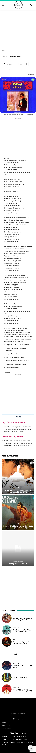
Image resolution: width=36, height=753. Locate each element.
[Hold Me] (7, 653)
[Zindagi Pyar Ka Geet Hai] (18, 548)
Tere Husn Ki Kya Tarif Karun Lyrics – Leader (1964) (22, 630)
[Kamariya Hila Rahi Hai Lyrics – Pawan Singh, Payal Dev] (7, 618)
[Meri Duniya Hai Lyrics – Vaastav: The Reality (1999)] (7, 689)
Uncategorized (18, 561)
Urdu (14, 639)
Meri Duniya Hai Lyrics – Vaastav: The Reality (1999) (22, 690)
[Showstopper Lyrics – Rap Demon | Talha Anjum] (7, 642)
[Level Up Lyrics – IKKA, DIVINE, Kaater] (7, 665)
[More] (27, 64)
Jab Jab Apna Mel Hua (20, 678)
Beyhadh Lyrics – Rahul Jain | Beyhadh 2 (14, 736)
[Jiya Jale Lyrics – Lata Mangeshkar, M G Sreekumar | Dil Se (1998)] (18, 476)
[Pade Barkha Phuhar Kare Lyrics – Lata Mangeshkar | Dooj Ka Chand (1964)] (18, 512)
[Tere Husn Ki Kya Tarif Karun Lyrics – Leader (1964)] (7, 630)
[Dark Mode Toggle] (30, 747)
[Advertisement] (18, 29)
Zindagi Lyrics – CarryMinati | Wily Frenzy (14, 739)
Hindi (17, 487)
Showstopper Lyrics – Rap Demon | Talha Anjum (22, 642)
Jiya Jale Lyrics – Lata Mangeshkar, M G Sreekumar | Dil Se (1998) (18, 491)
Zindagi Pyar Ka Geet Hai (18, 564)
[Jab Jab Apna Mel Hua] (7, 677)
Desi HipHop (16, 663)
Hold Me (15, 654)
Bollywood (16, 616)
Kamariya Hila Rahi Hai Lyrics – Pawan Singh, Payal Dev (23, 619)
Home (3, 50)
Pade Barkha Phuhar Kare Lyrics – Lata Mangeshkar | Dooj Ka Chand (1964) (18, 527)
